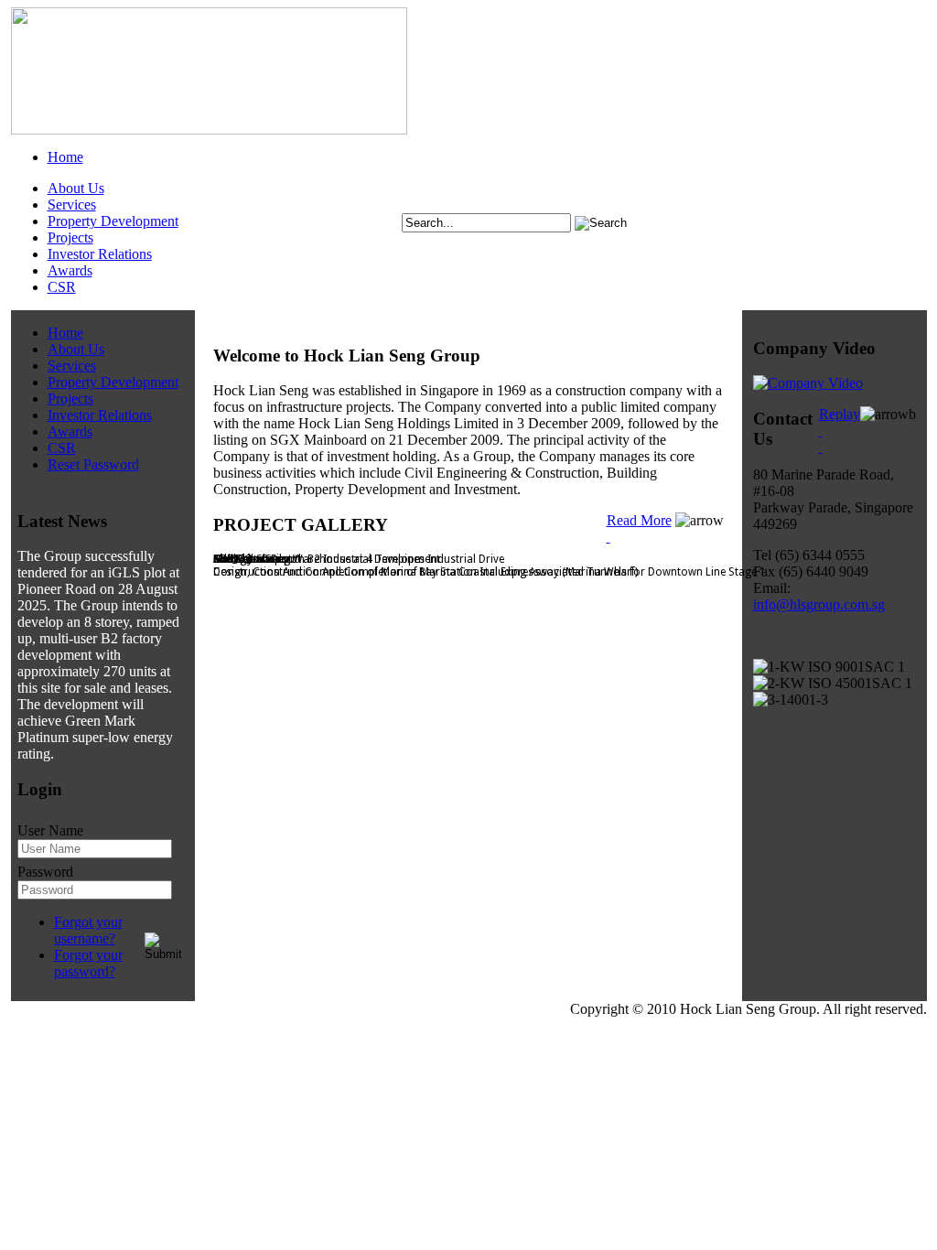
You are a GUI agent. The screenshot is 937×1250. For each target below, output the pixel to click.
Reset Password (93, 464)
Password (45, 871)
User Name (50, 830)
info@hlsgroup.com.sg (819, 604)
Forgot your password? (88, 963)
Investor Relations (100, 254)
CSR (62, 287)
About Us (76, 188)
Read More (639, 520)
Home (65, 157)
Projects (70, 237)
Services (72, 204)
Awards (70, 270)
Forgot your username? (88, 930)
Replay (839, 414)
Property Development (113, 221)
